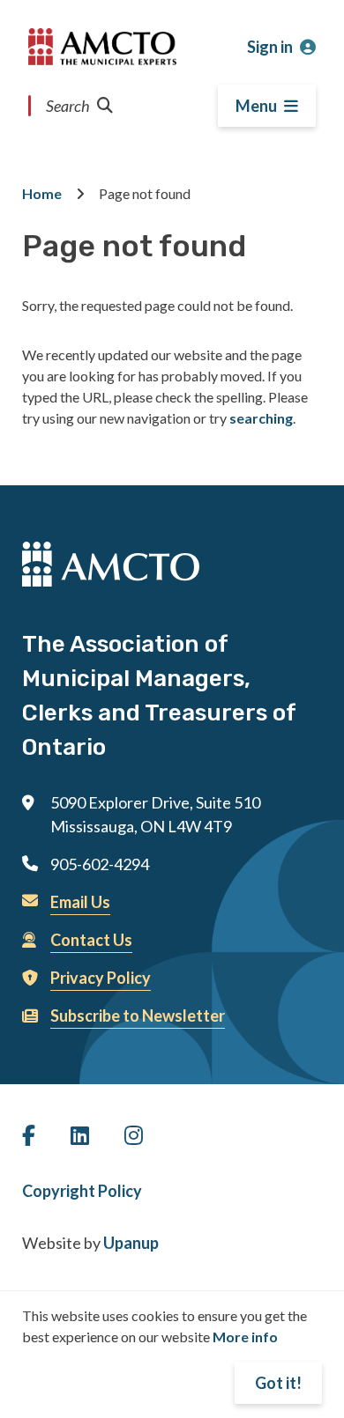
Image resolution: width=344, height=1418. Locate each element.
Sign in (270, 46)
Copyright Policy (82, 1190)
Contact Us (91, 939)
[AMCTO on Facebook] (28, 1135)
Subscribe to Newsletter (137, 1015)
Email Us (80, 902)
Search (68, 105)
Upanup (131, 1242)
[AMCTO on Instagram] (133, 1135)
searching (261, 418)
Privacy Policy (100, 977)
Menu (256, 105)
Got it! (278, 1382)
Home (42, 193)
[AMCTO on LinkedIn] (80, 1135)
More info (245, 1336)
